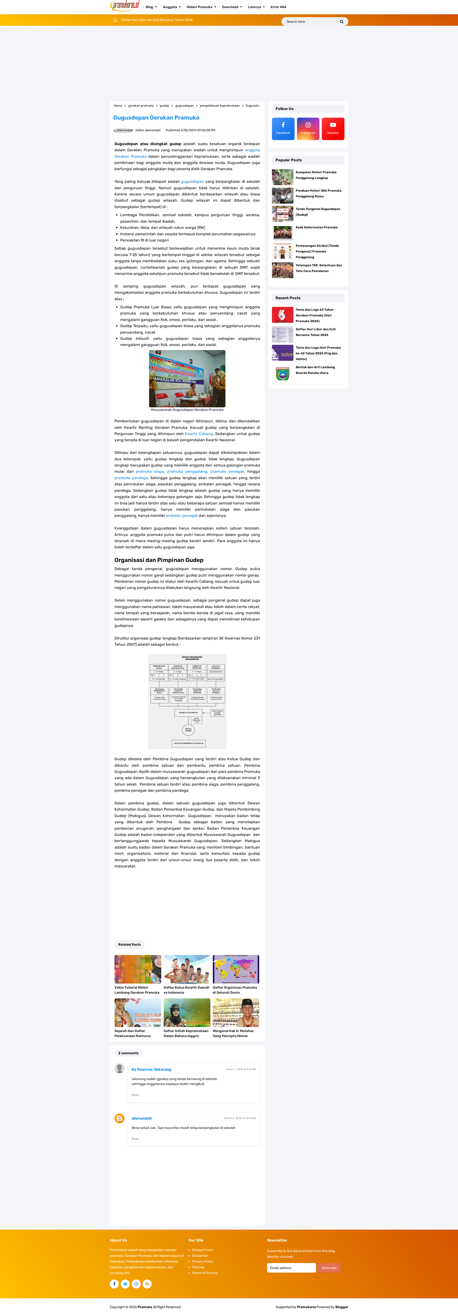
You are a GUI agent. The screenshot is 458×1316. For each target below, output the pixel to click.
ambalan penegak (182, 515)
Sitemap (198, 1267)
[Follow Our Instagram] (136, 1284)
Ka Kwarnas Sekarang (151, 1069)
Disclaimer (200, 1256)
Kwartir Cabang (199, 433)
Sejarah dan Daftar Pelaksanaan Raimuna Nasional (132, 1036)
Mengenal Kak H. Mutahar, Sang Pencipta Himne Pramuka (233, 1036)
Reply (135, 1094)
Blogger (341, 1307)
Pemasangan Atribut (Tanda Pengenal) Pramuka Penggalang (317, 251)
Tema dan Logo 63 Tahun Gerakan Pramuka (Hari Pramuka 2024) (314, 315)
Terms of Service (205, 1273)
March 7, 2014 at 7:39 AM (241, 1069)
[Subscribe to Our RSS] (147, 1284)
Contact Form (202, 1250)
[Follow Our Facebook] (114, 1284)
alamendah (142, 1118)
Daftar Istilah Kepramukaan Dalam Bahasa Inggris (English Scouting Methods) (186, 1036)
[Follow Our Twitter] (125, 1284)
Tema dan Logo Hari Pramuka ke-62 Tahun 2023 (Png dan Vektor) (170, 20)
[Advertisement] (229, 64)
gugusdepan (192, 181)
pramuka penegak (227, 471)
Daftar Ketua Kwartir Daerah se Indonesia (186, 990)
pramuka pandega (131, 478)
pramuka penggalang (187, 471)
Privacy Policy (203, 1261)
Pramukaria (306, 1307)
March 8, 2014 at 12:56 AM (240, 1118)
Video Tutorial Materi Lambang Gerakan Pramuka (136, 990)
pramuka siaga (150, 471)
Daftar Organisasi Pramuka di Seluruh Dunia (235, 990)
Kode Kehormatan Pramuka (317, 227)
